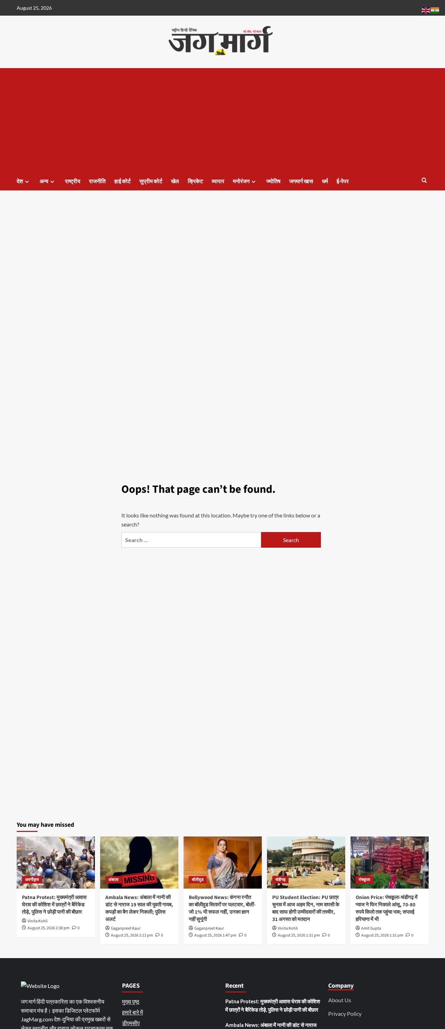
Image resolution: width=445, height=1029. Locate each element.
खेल (175, 181)
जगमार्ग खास (301, 181)
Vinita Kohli (37, 921)
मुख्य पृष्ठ (130, 1001)
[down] (27, 182)
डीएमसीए (131, 1023)
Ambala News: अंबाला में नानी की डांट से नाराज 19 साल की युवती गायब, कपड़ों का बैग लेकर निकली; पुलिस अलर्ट (139, 908)
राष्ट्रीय (72, 181)
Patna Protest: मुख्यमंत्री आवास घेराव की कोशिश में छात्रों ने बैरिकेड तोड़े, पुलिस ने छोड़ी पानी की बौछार (54, 905)
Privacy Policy (345, 1013)
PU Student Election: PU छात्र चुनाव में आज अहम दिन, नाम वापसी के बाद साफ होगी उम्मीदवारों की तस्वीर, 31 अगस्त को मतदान (305, 908)
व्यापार (218, 181)
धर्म (325, 181)
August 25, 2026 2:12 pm (132, 935)
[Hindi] (435, 9)
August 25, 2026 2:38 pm (48, 928)
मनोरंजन (241, 181)
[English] (426, 9)
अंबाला (113, 880)
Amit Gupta (371, 928)
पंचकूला (364, 880)
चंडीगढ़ (280, 880)
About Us (339, 1000)
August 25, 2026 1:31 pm (299, 935)
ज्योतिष (273, 181)
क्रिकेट (195, 181)
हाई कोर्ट (122, 181)
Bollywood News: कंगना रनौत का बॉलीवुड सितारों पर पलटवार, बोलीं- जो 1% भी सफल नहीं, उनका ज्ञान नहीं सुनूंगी (222, 908)
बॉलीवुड (197, 880)
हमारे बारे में (132, 1012)
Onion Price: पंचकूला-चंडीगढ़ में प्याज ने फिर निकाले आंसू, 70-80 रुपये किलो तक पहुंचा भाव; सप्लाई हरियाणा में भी (387, 908)
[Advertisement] (223, 120)
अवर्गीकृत (32, 880)
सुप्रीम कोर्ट (150, 181)
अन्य (44, 181)
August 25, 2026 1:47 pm (215, 935)
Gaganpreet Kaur (125, 928)
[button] (424, 181)
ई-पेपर (343, 181)
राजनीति (97, 181)
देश (20, 181)
